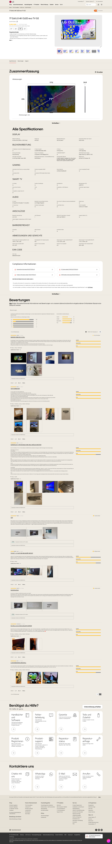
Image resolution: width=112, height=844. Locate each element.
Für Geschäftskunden (13, 834)
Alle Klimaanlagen (45, 815)
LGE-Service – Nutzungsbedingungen (33, 834)
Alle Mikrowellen (44, 810)
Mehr (10, 40)
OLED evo (22, 7)
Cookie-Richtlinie (59, 834)
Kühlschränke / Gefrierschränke (48, 806)
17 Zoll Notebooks (61, 810)
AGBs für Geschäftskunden (78, 810)
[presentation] (18, 358)
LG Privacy (90, 287)
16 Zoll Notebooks (61, 808)
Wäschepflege (44, 808)
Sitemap (22, 834)
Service (56, 4)
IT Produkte (36, 4)
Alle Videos (27, 813)
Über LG (90, 815)
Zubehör (52, 4)
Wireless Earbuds (29, 808)
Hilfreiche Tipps (91, 806)
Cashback (11, 810)
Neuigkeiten (91, 805)
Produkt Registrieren (77, 805)
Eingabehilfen (77, 834)
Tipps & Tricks (60, 812)
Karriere (90, 819)
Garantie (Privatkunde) (78, 812)
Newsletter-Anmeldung (78, 820)
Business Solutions (89, 1)
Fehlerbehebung (76, 808)
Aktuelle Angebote (13, 805)
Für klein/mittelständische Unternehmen (15, 813)
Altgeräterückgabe (77, 815)
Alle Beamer (28, 812)
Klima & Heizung (44, 4)
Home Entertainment (18, 4)
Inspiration (90, 810)
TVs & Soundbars (16, 7)
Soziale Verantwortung (93, 822)
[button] (91, 4)
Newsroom (90, 820)
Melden (23, 382)
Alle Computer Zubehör (62, 806)
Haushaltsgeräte (28, 4)
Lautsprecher (28, 810)
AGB (65, 834)
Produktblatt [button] (100, 10)
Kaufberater (43, 817)
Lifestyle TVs (28, 806)
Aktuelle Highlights (13, 806)
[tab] (12, 61)
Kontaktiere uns (76, 818)
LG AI (61, 4)
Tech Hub (90, 808)
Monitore (59, 805)
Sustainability (80, 1)
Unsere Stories (91, 812)
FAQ (73, 823)
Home (10, 7)
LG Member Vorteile (13, 808)
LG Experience (92, 803)
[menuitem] (11, 29)
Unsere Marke (91, 817)
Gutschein (75, 822)
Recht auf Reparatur (77, 817)
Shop (10, 4)
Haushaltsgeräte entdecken (47, 805)
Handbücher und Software (78, 806)
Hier (10, 303)
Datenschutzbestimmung (48, 834)
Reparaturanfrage (76, 813)
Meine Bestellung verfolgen (15, 819)
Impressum (70, 834)
